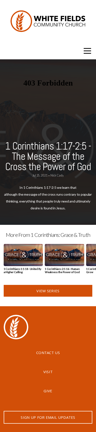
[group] (23, 260)
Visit (48, 371)
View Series (47, 290)
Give (48, 390)
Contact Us (48, 352)
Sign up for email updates (48, 417)
